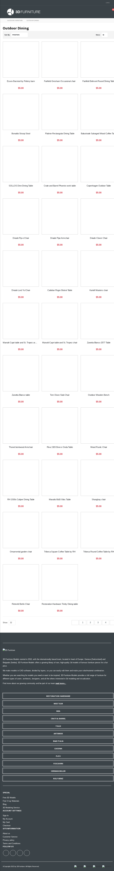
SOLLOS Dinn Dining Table (21, 186)
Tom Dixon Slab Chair (59, 395)
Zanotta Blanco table (21, 395)
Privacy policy (8, 840)
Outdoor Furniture (15, 20)
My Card (6, 822)
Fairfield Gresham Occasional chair (59, 81)
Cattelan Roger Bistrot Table (59, 290)
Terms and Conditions (11, 843)
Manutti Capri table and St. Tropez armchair (21, 342)
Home (2, 20)
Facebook (6, 853)
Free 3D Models (9, 798)
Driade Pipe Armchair (59, 238)
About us (6, 833)
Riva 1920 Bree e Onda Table (60, 447)
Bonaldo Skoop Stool (21, 133)
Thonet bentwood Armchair (21, 447)
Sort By (7, 35)
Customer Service (10, 837)
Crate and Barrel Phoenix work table (60, 186)
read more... (60, 683)
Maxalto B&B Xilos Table (60, 499)
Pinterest (27, 853)
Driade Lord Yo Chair (21, 290)
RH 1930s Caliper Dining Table (20, 499)
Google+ (20, 853)
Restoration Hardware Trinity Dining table (60, 604)
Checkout (7, 825)
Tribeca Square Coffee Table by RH (59, 551)
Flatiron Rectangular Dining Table (59, 133)
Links (108, 2)
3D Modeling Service (11, 808)
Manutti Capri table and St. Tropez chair (59, 342)
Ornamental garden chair (21, 551)
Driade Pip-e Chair (21, 238)
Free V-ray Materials (11, 801)
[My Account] (105, 12)
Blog (4, 804)
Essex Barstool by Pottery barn (21, 81)
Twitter (13, 853)
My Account (8, 819)
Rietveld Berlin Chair (21, 604)
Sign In (5, 815)
